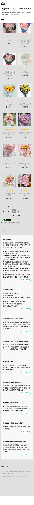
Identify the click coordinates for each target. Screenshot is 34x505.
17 (3, 211)
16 (26, 206)
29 (8, 216)
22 (29, 211)
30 (14, 216)
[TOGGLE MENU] (2, 19)
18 (8, 211)
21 (24, 211)
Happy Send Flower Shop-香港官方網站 (16, 9)
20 (19, 211)
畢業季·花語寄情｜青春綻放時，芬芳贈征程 (13, 476)
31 (19, 216)
